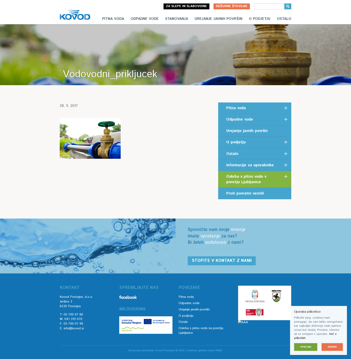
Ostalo (284, 19)
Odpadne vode (145, 19)
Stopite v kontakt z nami (222, 261)
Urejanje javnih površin (218, 19)
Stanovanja (176, 19)
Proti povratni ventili (245, 193)
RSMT (219, 350)
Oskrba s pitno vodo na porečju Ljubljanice (201, 330)
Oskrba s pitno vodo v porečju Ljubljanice (246, 179)
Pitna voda (113, 19)
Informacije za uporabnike (250, 165)
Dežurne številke (231, 6)
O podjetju (259, 19)
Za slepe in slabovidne (186, 6)
